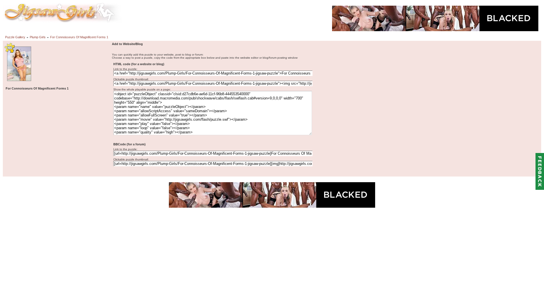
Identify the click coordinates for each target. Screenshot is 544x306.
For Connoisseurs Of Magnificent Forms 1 (79, 37)
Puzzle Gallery (15, 37)
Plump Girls (38, 37)
